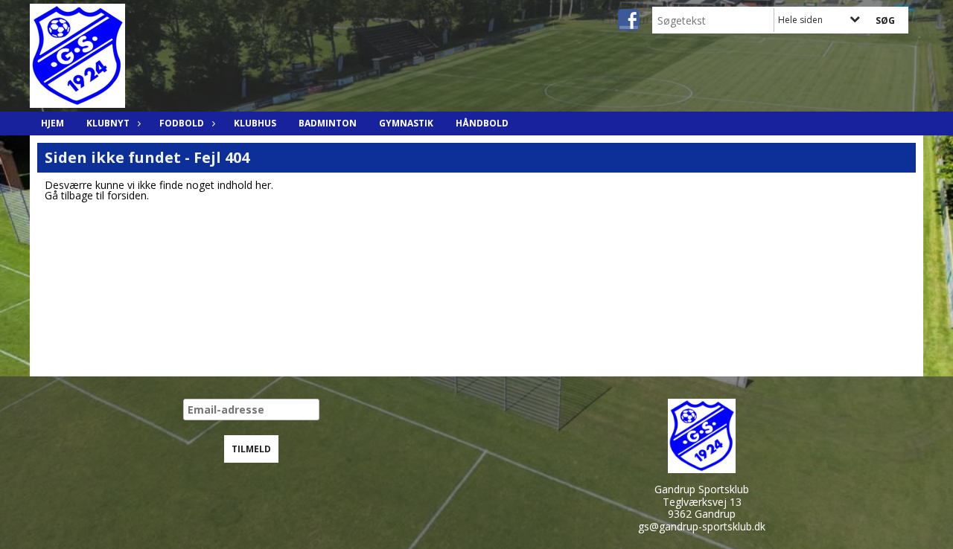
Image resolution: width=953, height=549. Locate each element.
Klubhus (255, 123)
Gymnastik (406, 123)
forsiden (127, 195)
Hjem (52, 123)
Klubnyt (108, 123)
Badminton (328, 123)
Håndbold (482, 123)
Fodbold (181, 123)
